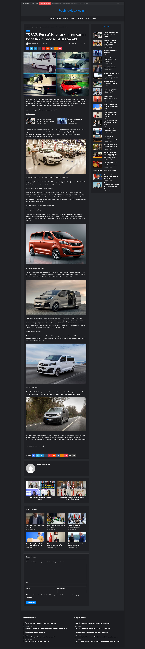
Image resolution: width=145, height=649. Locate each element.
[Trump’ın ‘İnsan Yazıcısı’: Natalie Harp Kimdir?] (77, 537)
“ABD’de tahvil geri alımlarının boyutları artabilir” (110, 59)
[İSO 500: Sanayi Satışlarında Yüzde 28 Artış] (97, 99)
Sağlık (72, 18)
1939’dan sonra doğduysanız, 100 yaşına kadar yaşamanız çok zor (111, 185)
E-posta (28, 588)
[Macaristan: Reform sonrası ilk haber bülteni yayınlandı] (97, 177)
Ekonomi (65, 18)
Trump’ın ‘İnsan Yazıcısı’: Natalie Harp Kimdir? (75, 544)
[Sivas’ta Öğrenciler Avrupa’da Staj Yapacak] (56, 518)
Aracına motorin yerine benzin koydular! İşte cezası (111, 34)
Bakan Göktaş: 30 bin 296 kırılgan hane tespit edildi (34, 544)
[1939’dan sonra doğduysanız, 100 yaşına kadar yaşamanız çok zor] (97, 185)
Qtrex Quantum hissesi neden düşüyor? (105, 170)
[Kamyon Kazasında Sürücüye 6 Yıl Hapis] (35, 518)
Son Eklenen (106, 26)
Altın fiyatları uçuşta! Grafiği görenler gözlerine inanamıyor (110, 164)
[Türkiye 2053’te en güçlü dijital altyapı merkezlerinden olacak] (97, 76)
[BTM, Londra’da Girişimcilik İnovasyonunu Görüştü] (97, 138)
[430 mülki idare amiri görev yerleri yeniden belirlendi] (56, 537)
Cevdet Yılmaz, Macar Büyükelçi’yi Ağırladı (74, 526)
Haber (59, 18)
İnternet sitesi (61, 588)
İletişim (94, 18)
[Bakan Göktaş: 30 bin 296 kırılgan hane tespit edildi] (35, 537)
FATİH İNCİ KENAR (33, 43)
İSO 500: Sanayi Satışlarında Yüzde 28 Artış (110, 98)
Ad (27, 582)
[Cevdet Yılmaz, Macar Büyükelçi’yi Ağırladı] (77, 518)
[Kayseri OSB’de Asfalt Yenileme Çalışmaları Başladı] (97, 123)
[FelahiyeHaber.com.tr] (72, 10)
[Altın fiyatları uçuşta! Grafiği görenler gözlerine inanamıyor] (97, 164)
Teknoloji (80, 18)
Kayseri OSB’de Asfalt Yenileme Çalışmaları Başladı (110, 122)
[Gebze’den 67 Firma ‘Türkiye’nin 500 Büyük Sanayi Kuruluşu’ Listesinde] (97, 43)
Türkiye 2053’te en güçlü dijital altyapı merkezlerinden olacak (111, 75)
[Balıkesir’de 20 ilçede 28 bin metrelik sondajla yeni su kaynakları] (97, 147)
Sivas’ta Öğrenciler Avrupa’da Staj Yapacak (56, 526)
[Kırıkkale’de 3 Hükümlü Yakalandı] (62, 121)
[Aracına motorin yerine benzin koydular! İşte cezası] (30, 121)
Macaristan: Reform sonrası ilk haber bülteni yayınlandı (111, 176)
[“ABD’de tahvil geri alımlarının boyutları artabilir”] (97, 60)
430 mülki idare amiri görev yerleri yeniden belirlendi (55, 544)
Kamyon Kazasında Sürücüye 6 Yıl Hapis (35, 526)
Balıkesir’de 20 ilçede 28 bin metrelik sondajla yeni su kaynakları (111, 146)
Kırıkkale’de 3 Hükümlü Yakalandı (60, 3)
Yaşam (87, 18)
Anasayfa (52, 18)
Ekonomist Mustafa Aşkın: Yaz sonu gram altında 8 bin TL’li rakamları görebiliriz (110, 155)
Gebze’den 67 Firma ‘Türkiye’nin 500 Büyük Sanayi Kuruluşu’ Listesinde (110, 43)
